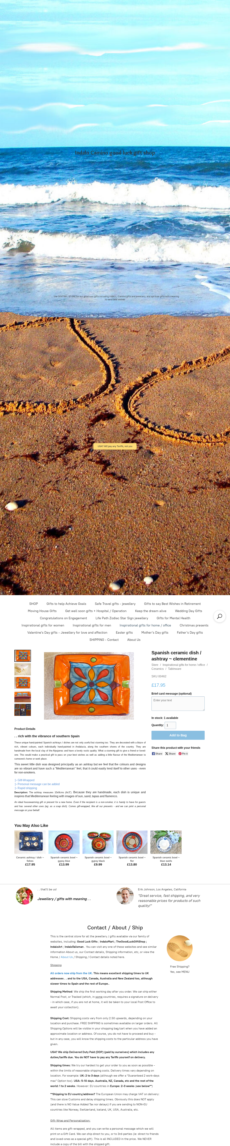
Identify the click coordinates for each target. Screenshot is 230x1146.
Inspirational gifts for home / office (145, 625)
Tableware (174, 668)
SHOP (33, 604)
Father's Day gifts (190, 633)
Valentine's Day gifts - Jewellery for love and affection (67, 633)
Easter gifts (124, 633)
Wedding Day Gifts (188, 611)
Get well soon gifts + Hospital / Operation (95, 611)
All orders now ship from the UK (71, 973)
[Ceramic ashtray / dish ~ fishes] (29, 842)
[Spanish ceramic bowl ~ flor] (132, 842)
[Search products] (219, 616)
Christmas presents (194, 625)
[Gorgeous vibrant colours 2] (22, 683)
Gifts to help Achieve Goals (66, 604)
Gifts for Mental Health (173, 618)
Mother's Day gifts (154, 633)
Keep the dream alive (150, 611)
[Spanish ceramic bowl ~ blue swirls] (165, 842)
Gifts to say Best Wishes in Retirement (172, 604)
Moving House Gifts (42, 611)
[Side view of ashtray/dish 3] (22, 696)
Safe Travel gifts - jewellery (115, 604)
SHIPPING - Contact (104, 640)
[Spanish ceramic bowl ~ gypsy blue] (64, 842)
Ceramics (157, 668)
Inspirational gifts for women (43, 625)
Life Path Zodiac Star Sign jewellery (122, 618)
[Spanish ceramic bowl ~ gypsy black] (98, 842)
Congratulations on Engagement (63, 618)
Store (154, 664)
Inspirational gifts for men (92, 625)
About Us (134, 640)
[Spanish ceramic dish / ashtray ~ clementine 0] (22, 656)
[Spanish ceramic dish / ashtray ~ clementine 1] (22, 669)
